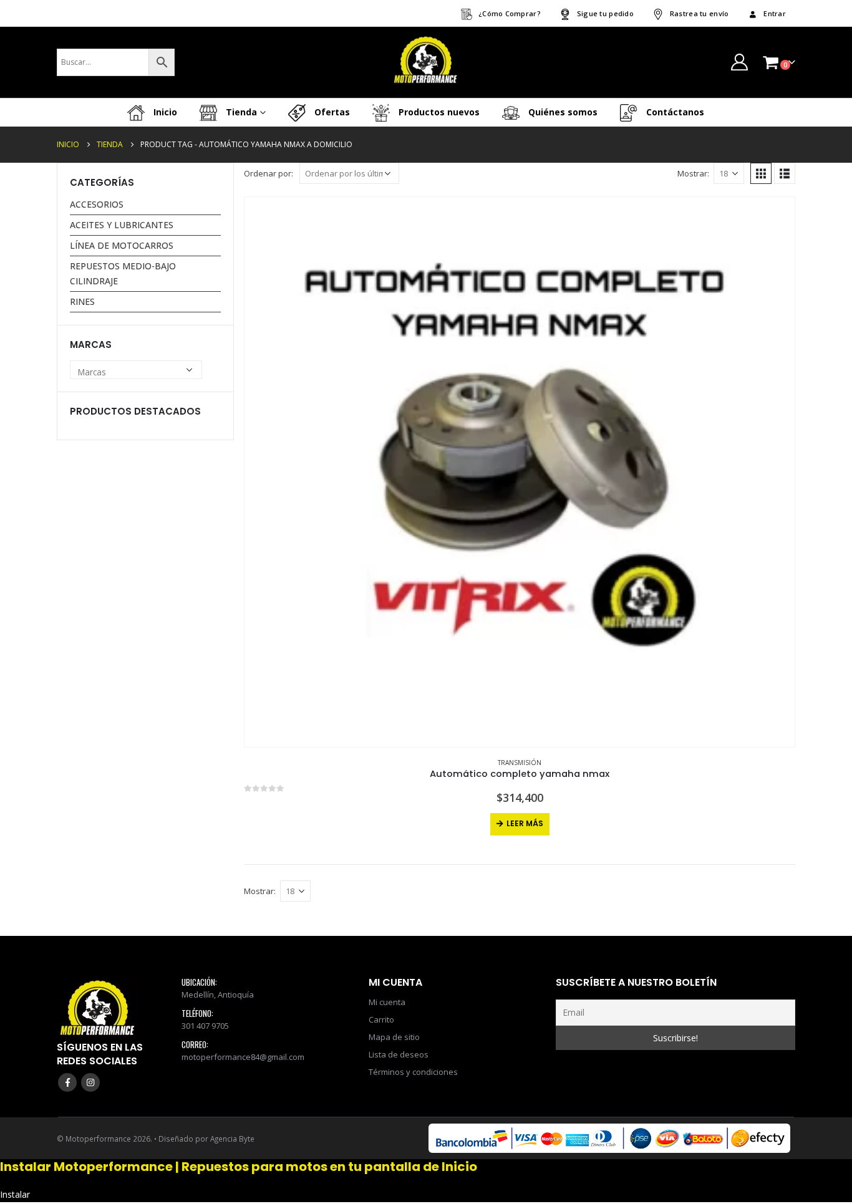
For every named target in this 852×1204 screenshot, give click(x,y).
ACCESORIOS (96, 204)
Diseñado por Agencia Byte (206, 1139)
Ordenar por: (268, 173)
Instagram (90, 1082)
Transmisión (519, 762)
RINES (82, 301)
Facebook (67, 1082)
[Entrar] (739, 62)
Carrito (381, 1019)
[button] (761, 173)
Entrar (774, 13)
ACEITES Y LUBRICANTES (121, 225)
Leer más (524, 823)
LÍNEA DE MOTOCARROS (121, 245)
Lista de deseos (398, 1054)
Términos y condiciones (413, 1071)
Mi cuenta (387, 1002)
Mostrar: (693, 173)
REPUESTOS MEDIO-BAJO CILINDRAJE (123, 273)
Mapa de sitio (394, 1037)
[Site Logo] (426, 62)
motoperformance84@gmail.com (243, 1056)
